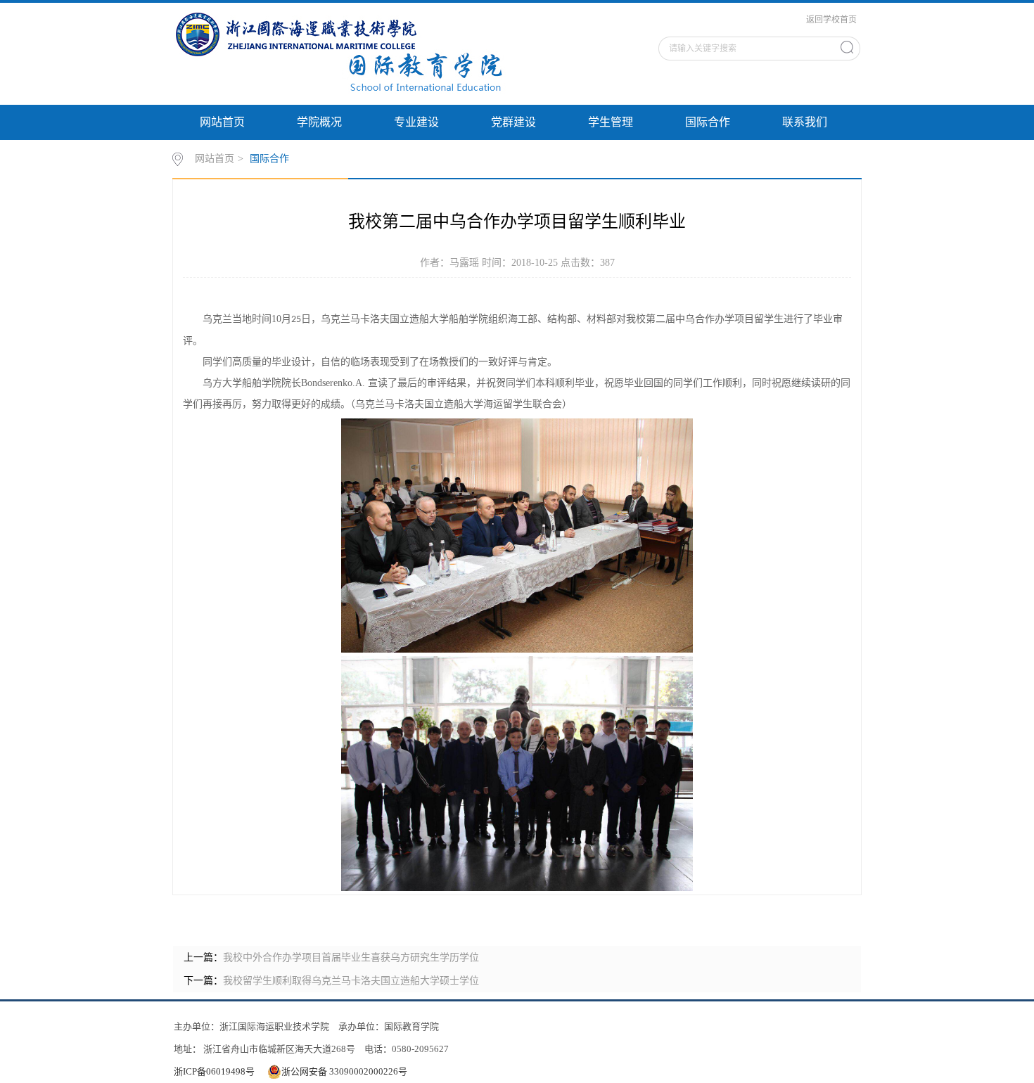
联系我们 (804, 122)
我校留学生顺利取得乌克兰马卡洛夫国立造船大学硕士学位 (351, 980)
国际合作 (707, 122)
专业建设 (416, 122)
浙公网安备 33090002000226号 (344, 1071)
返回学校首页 (831, 20)
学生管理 (610, 122)
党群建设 (513, 122)
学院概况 (319, 122)
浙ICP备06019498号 (214, 1071)
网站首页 (222, 122)
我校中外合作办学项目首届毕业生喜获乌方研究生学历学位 (351, 957)
